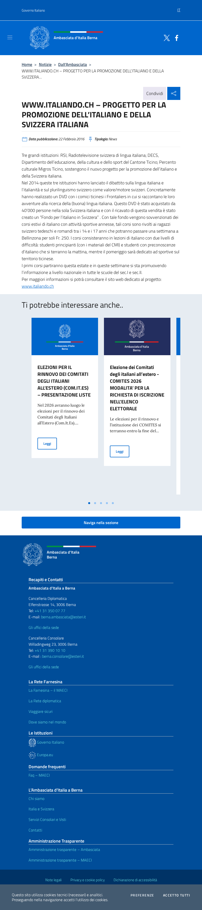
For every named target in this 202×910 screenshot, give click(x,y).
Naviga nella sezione (101, 523)
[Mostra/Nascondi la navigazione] (10, 37)
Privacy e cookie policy (87, 880)
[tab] (89, 503)
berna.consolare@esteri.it (63, 656)
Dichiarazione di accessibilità (135, 880)
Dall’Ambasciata (72, 64)
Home (27, 64)
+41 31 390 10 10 (49, 650)
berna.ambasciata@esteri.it (63, 617)
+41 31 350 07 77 (50, 611)
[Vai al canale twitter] (165, 37)
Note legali (53, 880)
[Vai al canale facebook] (175, 37)
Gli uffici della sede (44, 627)
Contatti (35, 830)
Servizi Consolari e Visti (47, 819)
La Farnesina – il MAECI (48, 690)
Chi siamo (36, 798)
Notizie (45, 64)
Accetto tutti (176, 895)
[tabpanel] (65, 408)
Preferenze (142, 895)
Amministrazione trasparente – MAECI (60, 860)
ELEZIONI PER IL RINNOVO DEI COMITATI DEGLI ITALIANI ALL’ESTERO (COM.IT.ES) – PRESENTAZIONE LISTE (64, 381)
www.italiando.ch (38, 286)
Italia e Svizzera (41, 809)
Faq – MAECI (39, 775)
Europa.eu (44, 755)
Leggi (50, 443)
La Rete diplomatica (45, 701)
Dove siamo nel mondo (47, 722)
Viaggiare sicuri (40, 711)
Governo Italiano (33, 10)
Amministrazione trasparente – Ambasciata (64, 849)
